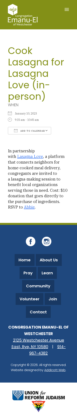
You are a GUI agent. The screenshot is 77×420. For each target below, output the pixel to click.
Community (38, 286)
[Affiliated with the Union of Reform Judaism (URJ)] (38, 395)
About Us (49, 260)
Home (25, 260)
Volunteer (29, 299)
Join (53, 299)
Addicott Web (55, 370)
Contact (38, 312)
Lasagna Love (30, 156)
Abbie (29, 207)
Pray (28, 273)
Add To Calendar (32, 130)
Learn (47, 273)
